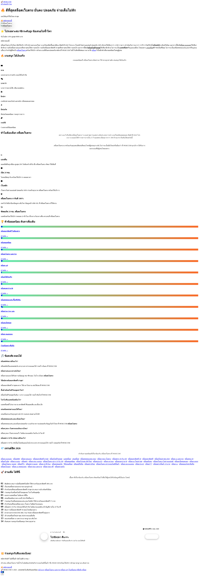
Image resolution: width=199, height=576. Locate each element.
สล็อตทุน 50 (189, 459)
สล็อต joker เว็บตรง (104, 459)
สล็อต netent (194, 461)
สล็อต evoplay (15, 461)
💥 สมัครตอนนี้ (6, 21)
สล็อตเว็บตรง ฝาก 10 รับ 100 (53, 461)
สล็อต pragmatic (6, 459)
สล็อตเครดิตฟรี (147, 459)
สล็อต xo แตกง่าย (177, 459)
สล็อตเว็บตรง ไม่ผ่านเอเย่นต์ (163, 461)
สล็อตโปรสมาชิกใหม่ (84, 461)
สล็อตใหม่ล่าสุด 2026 (162, 459)
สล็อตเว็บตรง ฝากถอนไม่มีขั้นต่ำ (108, 464)
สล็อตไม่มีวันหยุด (56, 459)
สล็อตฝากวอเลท (32, 464)
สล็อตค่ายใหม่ (90, 464)
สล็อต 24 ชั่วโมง (45, 464)
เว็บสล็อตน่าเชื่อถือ (75, 570)
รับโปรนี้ (153, 536)
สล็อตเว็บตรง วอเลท (9, 464)
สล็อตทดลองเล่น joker (88, 459)
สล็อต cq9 (64, 570)
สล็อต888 (16, 459)
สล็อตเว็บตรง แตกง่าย (52, 570)
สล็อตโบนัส (5, 461)
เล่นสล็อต (75, 459)
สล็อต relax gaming (35, 461)
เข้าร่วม (9, 4)
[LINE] (3, 572)
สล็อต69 (24, 461)
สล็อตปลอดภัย (57, 464)
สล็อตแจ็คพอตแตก (181, 461)
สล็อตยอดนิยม (70, 461)
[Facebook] (1, 572)
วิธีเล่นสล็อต (68, 464)
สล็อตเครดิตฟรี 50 (134, 459)
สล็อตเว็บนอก (6, 466)
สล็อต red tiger (109, 461)
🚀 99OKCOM (6, 2)
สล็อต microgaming (127, 464)
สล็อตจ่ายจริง (60, 466)
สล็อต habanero (26, 459)
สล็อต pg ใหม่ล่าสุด (135, 461)
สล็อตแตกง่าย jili (121, 461)
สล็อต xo (175, 464)
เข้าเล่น (3, 4)
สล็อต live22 (139, 464)
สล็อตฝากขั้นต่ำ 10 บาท (161, 464)
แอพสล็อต (67, 459)
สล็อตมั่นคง (148, 461)
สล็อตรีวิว (21, 464)
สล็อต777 (148, 464)
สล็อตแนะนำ (97, 461)
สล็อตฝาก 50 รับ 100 (119, 459)
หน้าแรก (41, 570)
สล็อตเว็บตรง (21, 50)
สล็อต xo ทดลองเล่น (19, 466)
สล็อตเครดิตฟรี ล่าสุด (40, 459)
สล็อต (94, 50)
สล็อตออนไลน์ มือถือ (186, 464)
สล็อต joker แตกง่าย (35, 466)
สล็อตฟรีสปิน (78, 464)
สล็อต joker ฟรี (48, 466)
